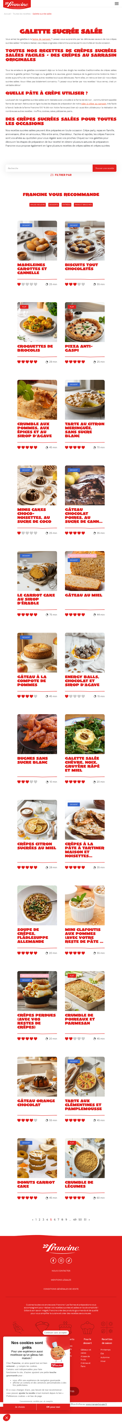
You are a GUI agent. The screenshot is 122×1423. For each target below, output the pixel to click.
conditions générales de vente (61, 1289)
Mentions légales (61, 1280)
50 (80, 1219)
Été (102, 1354)
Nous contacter (61, 1271)
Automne (105, 1357)
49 (74, 1219)
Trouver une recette (104, 168)
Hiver (103, 1361)
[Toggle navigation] (116, 4)
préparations (85, 1305)
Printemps (105, 1350)
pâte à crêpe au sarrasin (93, 103)
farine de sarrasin (41, 39)
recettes (74, 1313)
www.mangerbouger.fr (96, 1404)
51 (85, 1219)
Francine (60, 1305)
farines (73, 1305)
